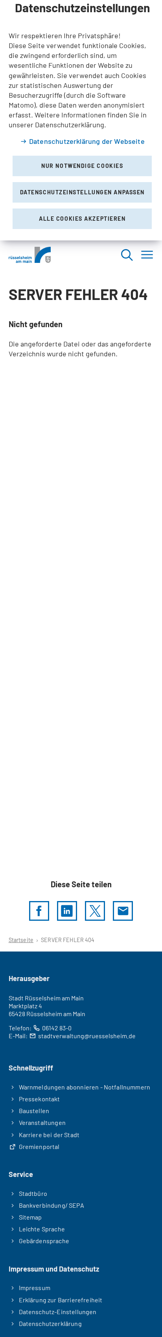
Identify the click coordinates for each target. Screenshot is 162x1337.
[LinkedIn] (67, 911)
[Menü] (147, 254)
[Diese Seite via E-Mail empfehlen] (123, 911)
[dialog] (81, 120)
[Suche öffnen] (126, 254)
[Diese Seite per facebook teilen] (39, 911)
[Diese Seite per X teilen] (95, 911)
